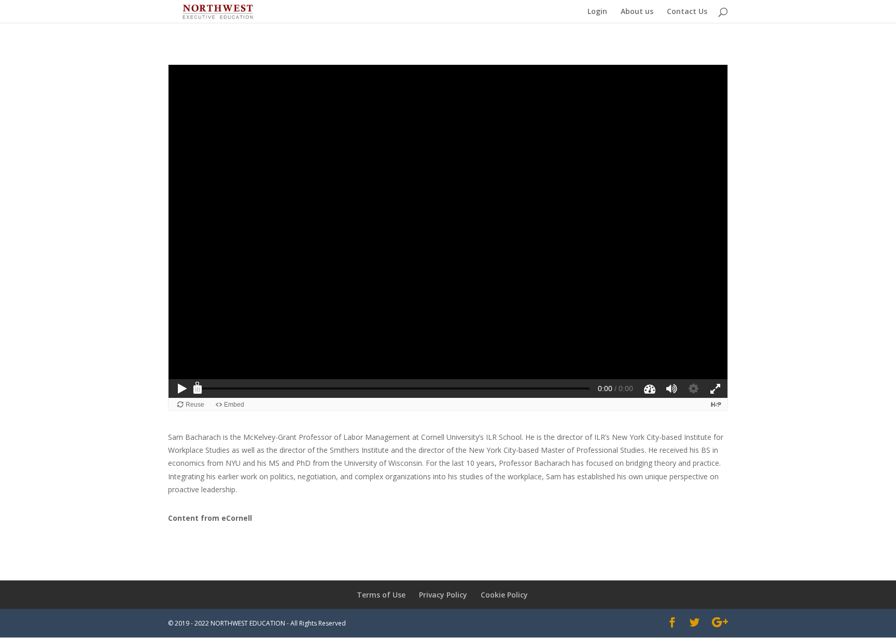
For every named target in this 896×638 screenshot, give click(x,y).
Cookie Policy (504, 595)
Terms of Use (381, 595)
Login (597, 12)
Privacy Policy (443, 595)
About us (637, 12)
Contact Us (687, 12)
